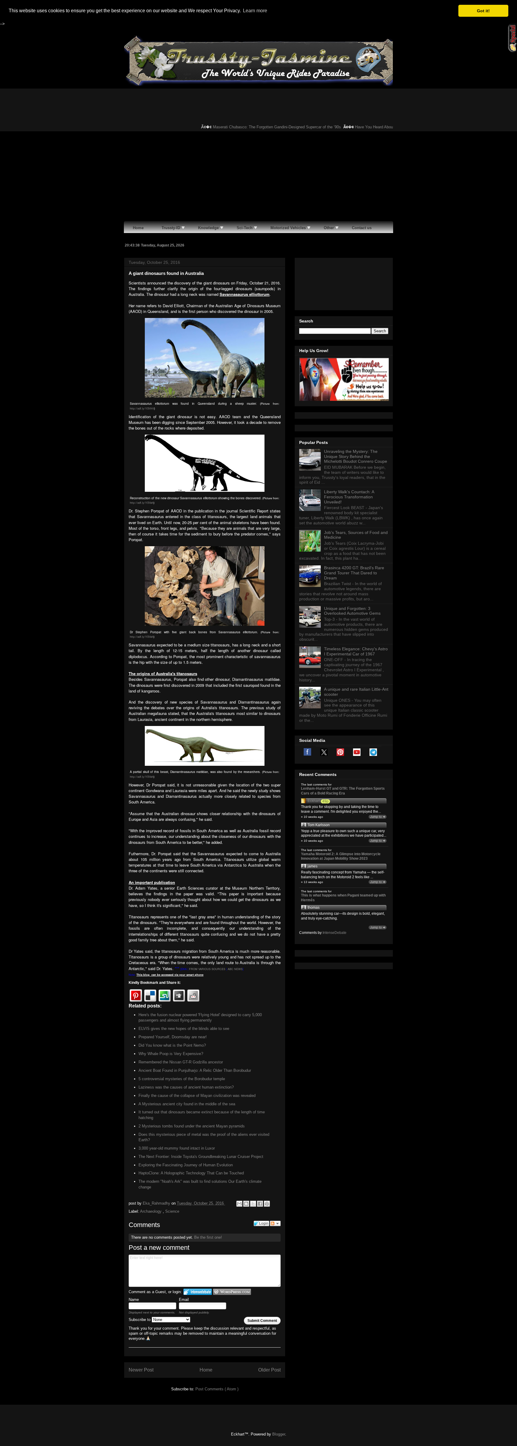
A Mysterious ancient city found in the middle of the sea (187, 1104)
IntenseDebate (334, 933)
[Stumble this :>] (164, 995)
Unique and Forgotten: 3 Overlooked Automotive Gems (352, 611)
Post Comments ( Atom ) (216, 1389)
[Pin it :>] (136, 995)
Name (134, 1299)
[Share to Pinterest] (267, 1204)
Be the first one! (208, 1237)
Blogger (278, 1434)
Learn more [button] (255, 10)
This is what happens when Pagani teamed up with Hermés (343, 897)
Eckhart (314, 801)
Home (206, 1369)
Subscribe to (140, 1319)
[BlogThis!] (246, 1204)
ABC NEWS (235, 969)
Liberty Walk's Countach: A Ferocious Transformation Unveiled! (349, 496)
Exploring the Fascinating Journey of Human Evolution (186, 1165)
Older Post (269, 1369)
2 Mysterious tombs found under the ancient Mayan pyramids (192, 1126)
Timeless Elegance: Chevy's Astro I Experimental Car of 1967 (356, 651)
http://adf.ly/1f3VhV (142, 408)
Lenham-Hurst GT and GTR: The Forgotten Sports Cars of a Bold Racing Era (343, 790)
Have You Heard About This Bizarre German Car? (383, 127)
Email (184, 1299)
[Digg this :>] (179, 995)
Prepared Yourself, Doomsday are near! (173, 1037)
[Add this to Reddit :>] (193, 995)
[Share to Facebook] (260, 1204)
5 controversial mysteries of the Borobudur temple (182, 1079)
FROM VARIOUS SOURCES (207, 969)
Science (172, 1211)
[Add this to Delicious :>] (150, 995)
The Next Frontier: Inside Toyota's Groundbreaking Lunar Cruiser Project (201, 1156)
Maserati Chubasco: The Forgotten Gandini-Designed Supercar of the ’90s (262, 127)
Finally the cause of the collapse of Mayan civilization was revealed (197, 1095)
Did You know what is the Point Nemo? (172, 1045)
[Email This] (239, 1204)
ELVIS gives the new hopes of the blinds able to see (184, 1028)
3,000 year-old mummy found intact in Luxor (177, 1148)
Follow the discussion (275, 1223)
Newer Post (141, 1369)
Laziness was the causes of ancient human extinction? (186, 1087)
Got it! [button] (483, 10)
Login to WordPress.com (232, 1292)
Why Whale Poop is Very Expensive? (171, 1053)
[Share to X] (253, 1204)
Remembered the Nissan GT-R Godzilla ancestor (181, 1062)
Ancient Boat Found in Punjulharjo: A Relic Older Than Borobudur (195, 1070)
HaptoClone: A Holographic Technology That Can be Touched (191, 1173)
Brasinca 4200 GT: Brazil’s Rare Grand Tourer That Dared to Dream (354, 572)
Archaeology (151, 1211)
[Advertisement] (258, 176)
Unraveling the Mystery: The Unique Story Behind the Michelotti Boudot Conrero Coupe (355, 456)
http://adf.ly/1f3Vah (141, 503)
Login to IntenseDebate (197, 1292)
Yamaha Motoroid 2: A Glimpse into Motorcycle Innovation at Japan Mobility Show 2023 (341, 856)
